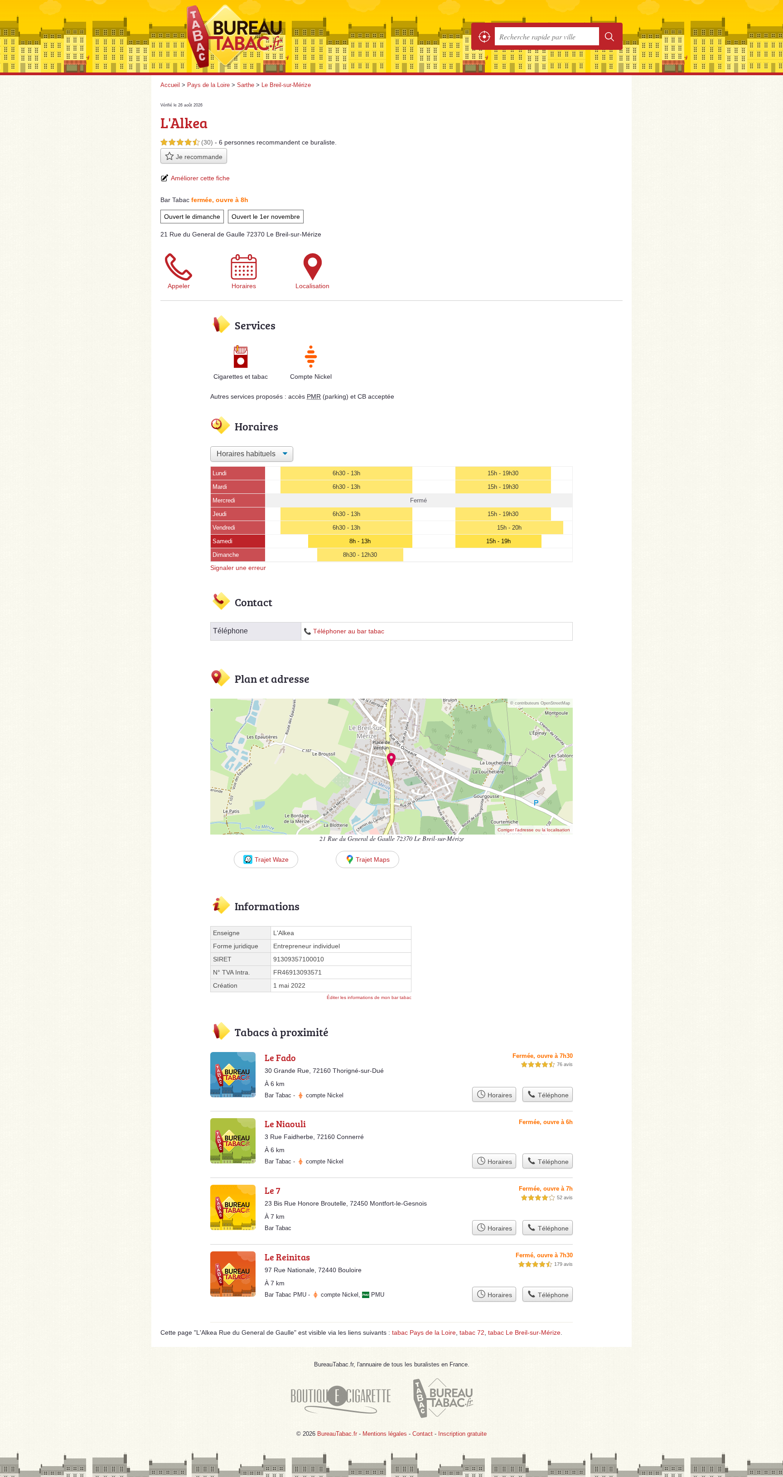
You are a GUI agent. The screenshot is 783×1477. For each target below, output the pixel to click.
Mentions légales (384, 1433)
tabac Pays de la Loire (424, 1332)
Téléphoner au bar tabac (348, 631)
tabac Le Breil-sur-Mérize (524, 1332)
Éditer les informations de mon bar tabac (369, 997)
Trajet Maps (373, 859)
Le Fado (280, 1057)
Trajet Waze (272, 859)
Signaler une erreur (238, 567)
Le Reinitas (287, 1256)
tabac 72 (471, 1332)
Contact (422, 1433)
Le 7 (272, 1190)
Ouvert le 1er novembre (266, 216)
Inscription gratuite (462, 1433)
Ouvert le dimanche (192, 216)
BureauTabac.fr (260, 36)
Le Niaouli (285, 1123)
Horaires (244, 286)
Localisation (312, 286)
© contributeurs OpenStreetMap (540, 703)
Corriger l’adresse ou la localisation (534, 829)
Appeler (179, 286)
